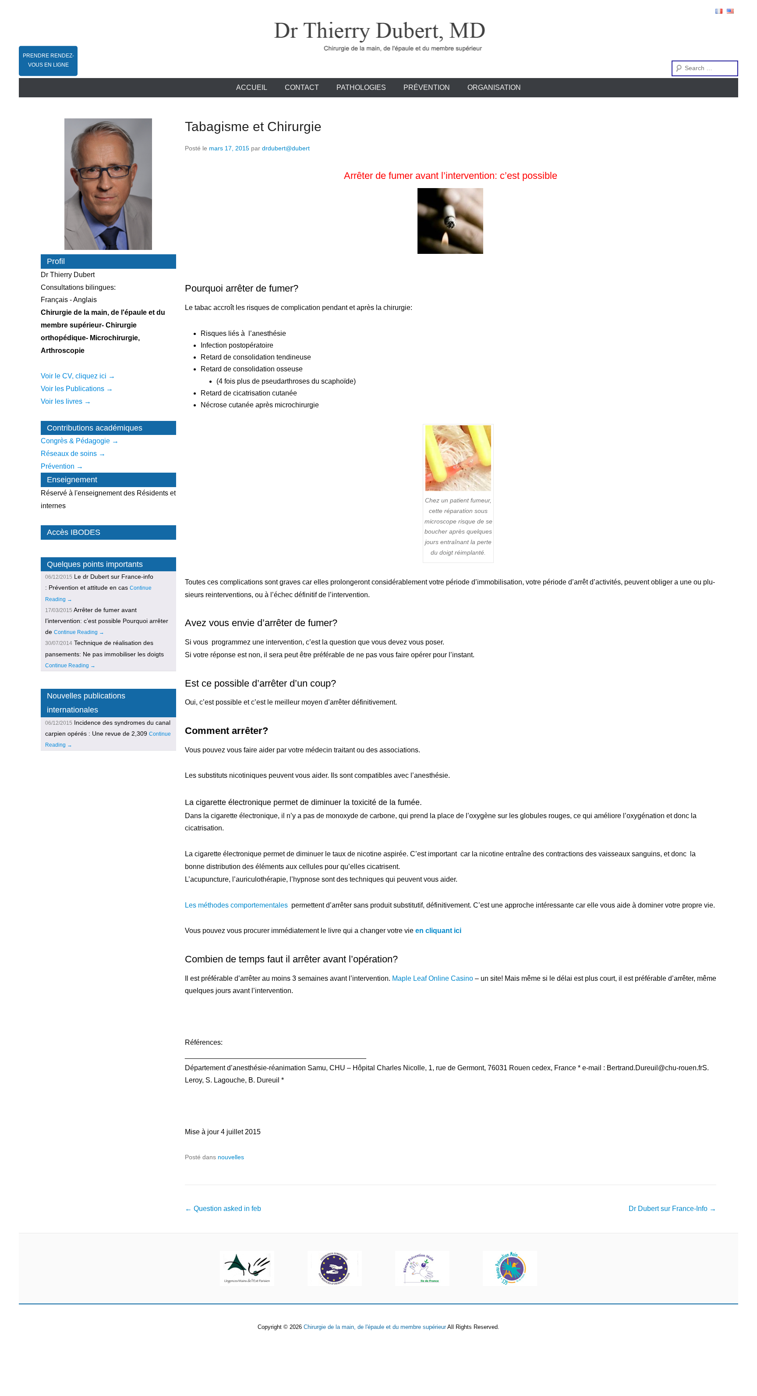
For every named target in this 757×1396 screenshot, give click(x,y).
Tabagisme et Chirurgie (253, 126)
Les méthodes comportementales (236, 905)
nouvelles (231, 1157)
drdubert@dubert (286, 148)
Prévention (426, 87)
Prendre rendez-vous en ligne (48, 60)
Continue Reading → (79, 632)
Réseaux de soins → (73, 453)
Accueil (251, 87)
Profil (56, 261)
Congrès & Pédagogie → (80, 441)
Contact (302, 87)
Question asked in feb (223, 1208)
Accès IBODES (73, 532)
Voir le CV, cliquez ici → (78, 376)
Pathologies (361, 87)
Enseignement (72, 479)
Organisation (494, 87)
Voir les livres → (66, 401)
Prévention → (62, 466)
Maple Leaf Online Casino (432, 978)
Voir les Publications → (77, 388)
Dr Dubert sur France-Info (672, 1208)
